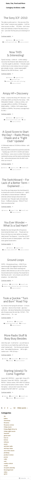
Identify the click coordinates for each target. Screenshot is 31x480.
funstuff (6, 42)
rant (5, 461)
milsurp (6, 442)
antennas (13, 286)
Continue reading (6, 36)
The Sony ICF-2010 (16, 18)
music (6, 444)
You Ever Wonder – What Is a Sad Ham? (15, 224)
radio (15, 42)
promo (6, 457)
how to (6, 438)
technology (22, 81)
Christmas (7, 420)
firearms (6, 423)
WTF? (16, 249)
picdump (6, 453)
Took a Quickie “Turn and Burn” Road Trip (15, 299)
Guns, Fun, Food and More (15, 3)
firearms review (9, 425)
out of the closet (9, 450)
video (5, 472)
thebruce (10, 40)
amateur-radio (9, 81)
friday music (8, 427)
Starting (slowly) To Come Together (15, 372)
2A (4, 416)
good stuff (11, 42)
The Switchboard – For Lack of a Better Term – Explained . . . (15, 183)
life (22, 323)
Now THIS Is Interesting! (15, 53)
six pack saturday (9, 468)
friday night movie (9, 431)
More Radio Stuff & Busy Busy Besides (15, 337)
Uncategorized (8, 470)
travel (24, 323)
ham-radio (16, 81)
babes (6, 418)
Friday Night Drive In (10, 429)
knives (6, 440)
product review (13, 119)
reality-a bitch (10, 249)
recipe (6, 466)
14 (14, 408)
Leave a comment (24, 42)
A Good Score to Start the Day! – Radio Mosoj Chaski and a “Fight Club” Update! (15, 136)
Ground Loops (15, 260)
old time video (8, 448)
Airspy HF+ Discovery (15, 93)
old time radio (8, 446)
